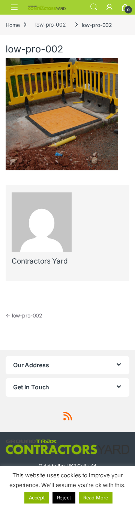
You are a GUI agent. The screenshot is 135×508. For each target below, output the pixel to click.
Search (94, 7)
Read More (95, 498)
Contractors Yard (40, 261)
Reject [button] (64, 498)
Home (13, 24)
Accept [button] (37, 498)
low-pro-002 (50, 24)
